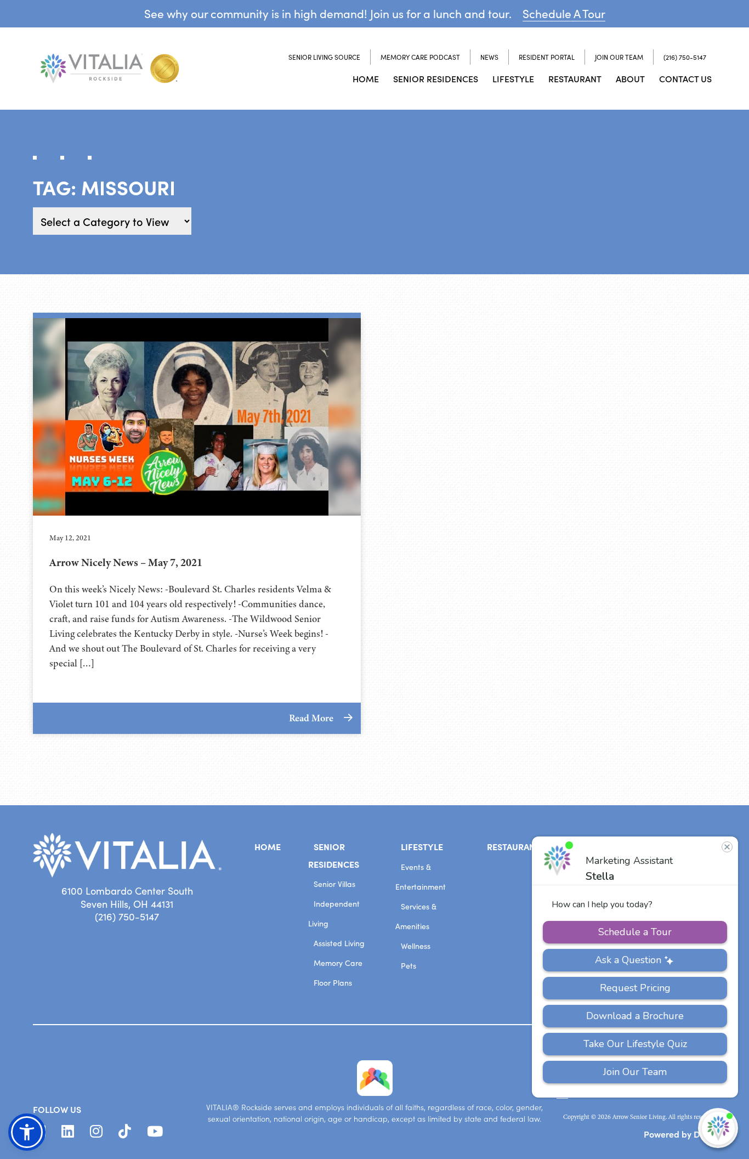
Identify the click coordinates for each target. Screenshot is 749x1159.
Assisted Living (339, 943)
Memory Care (338, 963)
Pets (408, 965)
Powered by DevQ (680, 1134)
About (630, 78)
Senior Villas (334, 884)
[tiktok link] (124, 1131)
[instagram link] (96, 1131)
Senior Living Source (324, 57)
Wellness (415, 946)
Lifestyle (513, 78)
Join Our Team (619, 57)
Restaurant (575, 78)
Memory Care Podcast (420, 57)
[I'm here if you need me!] (718, 1128)
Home (366, 78)
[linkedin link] (67, 1131)
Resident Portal (547, 57)
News (489, 57)
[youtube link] (155, 1131)
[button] (27, 1132)
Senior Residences (435, 78)
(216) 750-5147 (684, 57)
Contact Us (685, 78)
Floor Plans (333, 982)
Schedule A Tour (564, 13)
